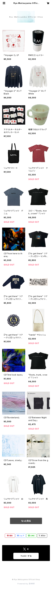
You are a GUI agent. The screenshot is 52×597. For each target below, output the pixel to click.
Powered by (23, 584)
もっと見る (26, 521)
